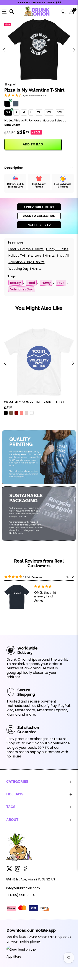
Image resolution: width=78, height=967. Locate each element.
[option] (39, 49)
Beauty (15, 283)
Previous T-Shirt (40, 207)
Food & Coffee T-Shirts (26, 249)
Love (60, 283)
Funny (46, 283)
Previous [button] (4, 50)
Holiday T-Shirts (20, 255)
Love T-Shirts (44, 255)
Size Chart (12, 125)
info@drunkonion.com (23, 888)
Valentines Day (21, 289)
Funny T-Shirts (57, 249)
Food (31, 283)
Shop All (10, 84)
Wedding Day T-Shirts (24, 268)
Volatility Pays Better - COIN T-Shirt (34, 402)
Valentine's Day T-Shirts (26, 262)
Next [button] (74, 50)
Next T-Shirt (38, 225)
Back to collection (39, 216)
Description (13, 167)
